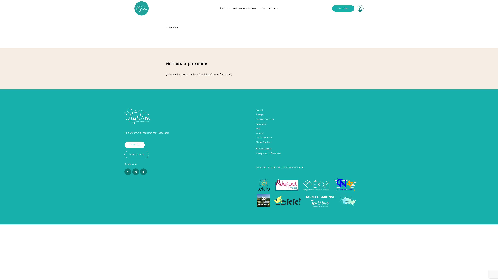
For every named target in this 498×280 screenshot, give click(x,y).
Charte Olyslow (263, 142)
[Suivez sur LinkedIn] (143, 171)
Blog (262, 8)
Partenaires (261, 124)
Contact (273, 8)
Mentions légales (264, 149)
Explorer (343, 8)
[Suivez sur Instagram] (135, 171)
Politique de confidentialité (268, 153)
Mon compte (136, 154)
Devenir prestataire (245, 8)
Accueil (259, 110)
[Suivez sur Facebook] (128, 171)
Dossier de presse (264, 137)
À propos (225, 8)
